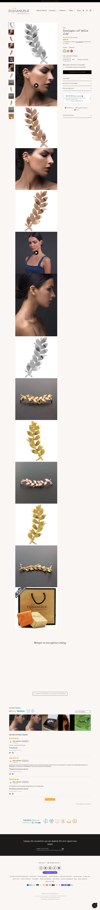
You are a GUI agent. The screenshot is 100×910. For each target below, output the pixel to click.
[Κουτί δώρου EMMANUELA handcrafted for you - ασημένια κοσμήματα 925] (11, 116)
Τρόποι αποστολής (54, 876)
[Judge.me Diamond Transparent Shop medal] (46, 821)
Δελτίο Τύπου (16, 879)
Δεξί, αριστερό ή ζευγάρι (70, 56)
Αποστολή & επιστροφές (70, 83)
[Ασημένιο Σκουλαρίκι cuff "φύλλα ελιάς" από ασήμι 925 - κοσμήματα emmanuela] (11, 25)
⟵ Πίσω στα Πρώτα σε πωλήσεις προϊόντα (50, 693)
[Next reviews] (90, 98)
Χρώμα (69, 47)
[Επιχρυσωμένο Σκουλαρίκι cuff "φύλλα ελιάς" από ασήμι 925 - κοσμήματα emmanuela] (11, 89)
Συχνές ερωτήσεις (68, 115)
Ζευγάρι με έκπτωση (83, 59)
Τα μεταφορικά (79, 41)
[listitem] (17, 722)
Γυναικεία (52, 10)
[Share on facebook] (10, 753)
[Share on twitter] (13, 753)
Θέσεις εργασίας (82, 879)
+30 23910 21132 (44, 899)
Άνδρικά (62, 10)
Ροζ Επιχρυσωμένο (71, 51)
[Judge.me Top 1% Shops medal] (69, 821)
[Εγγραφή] (62, 848)
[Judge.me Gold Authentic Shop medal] (57, 821)
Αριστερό (66, 59)
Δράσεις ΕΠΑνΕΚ (50, 881)
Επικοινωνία (33, 876)
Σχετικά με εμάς (77, 876)
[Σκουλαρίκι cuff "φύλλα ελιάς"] (11, 32)
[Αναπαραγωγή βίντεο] (36, 85)
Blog (79, 10)
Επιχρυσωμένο (68, 51)
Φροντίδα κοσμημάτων (66, 876)
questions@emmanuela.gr (53, 899)
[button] (67, 37)
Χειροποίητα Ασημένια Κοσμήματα (19, 876)
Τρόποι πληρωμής (26, 879)
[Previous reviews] (64, 98)
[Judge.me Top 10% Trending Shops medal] (75, 821)
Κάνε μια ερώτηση (68, 88)
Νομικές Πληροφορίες (67, 879)
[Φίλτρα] (76, 712)
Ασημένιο (64, 51)
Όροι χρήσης (56, 879)
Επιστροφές (35, 879)
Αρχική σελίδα (41, 10)
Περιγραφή (66, 78)
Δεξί (73, 59)
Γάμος (71, 10)
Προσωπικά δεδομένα (45, 879)
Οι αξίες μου (86, 876)
